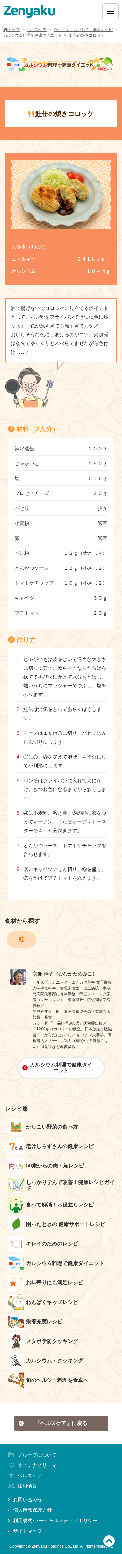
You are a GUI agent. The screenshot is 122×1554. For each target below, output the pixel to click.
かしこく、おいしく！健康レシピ (83, 29)
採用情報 (27, 1486)
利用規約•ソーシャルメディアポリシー (55, 1520)
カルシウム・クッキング (54, 1360)
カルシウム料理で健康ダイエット (32, 35)
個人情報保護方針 (32, 1510)
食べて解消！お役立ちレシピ (60, 1204)
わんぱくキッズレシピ (52, 1302)
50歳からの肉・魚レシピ (55, 1165)
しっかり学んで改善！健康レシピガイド (70, 1185)
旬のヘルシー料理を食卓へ (57, 1380)
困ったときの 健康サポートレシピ (65, 1224)
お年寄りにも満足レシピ (54, 1282)
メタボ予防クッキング (52, 1341)
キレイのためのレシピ (52, 1243)
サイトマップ (27, 1531)
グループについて (37, 1455)
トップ (14, 29)
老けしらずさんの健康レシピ (60, 1146)
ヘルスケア (37, 29)
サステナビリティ (37, 1465)
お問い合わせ (27, 1499)
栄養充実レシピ (44, 1321)
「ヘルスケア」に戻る (61, 1423)
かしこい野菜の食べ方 (52, 1126)
